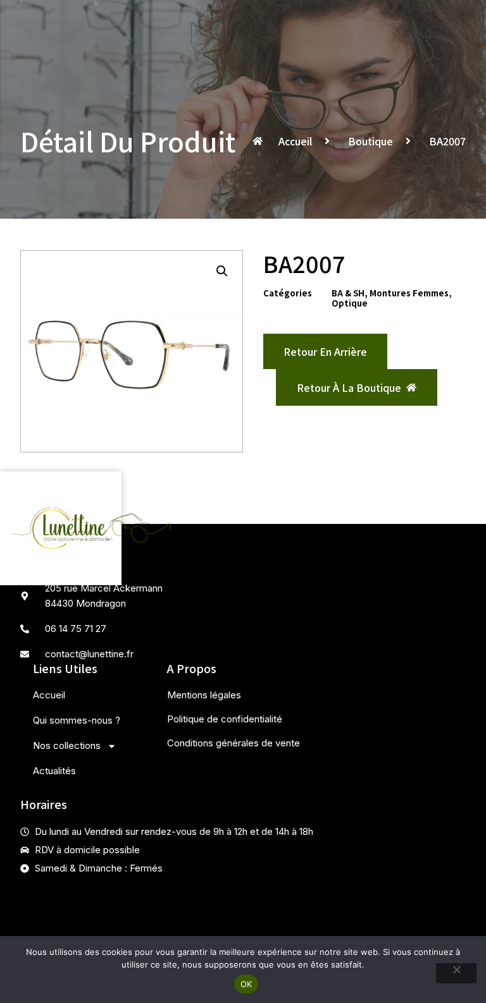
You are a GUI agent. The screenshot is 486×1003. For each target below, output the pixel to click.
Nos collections (67, 745)
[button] (222, 271)
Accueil (49, 695)
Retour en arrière (325, 351)
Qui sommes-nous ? (76, 720)
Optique (350, 303)
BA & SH (348, 293)
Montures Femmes (409, 293)
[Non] (456, 973)
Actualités (54, 771)
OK (246, 984)
